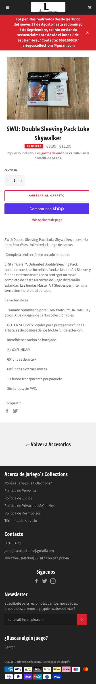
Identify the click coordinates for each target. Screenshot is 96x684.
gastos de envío (53, 153)
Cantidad (10, 170)
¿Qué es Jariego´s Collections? (28, 483)
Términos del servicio (20, 520)
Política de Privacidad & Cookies (29, 505)
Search (9, 647)
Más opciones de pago (47, 220)
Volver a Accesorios (50, 444)
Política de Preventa (20, 490)
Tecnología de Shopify (56, 662)
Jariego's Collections (28, 662)
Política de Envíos (18, 498)
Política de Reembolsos (22, 513)
